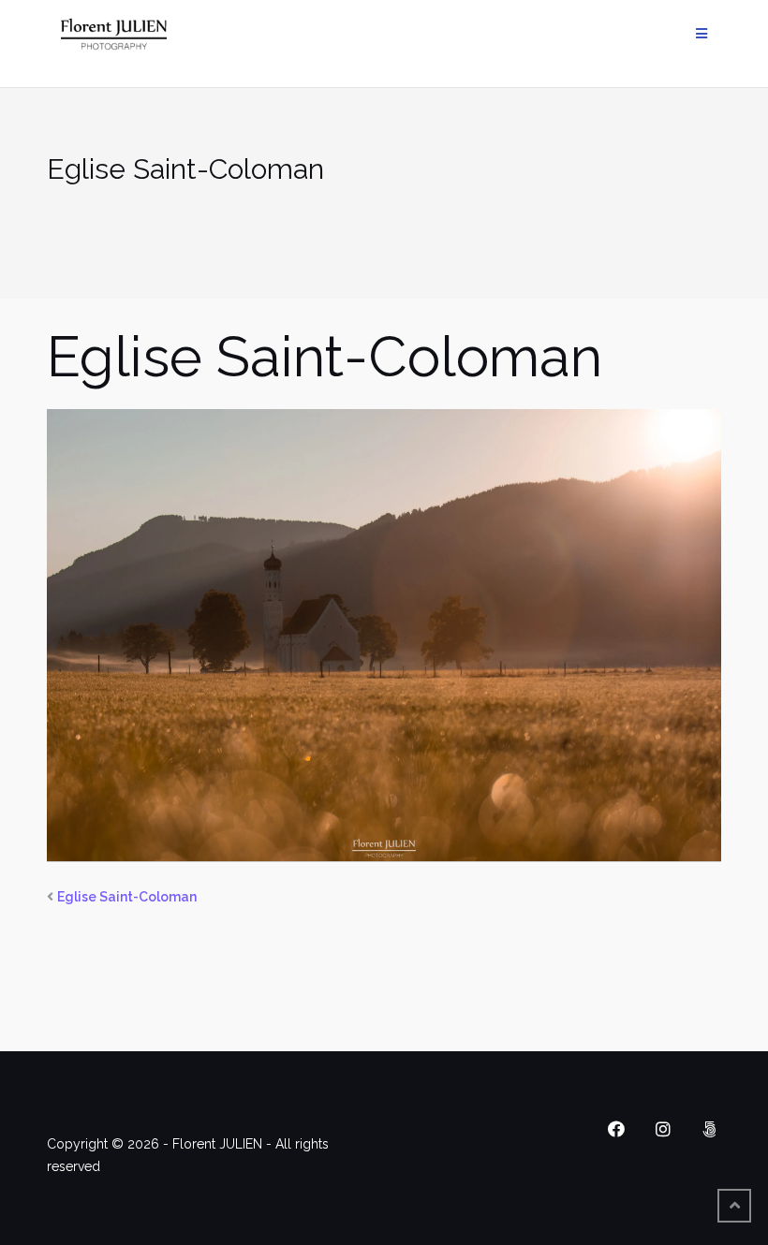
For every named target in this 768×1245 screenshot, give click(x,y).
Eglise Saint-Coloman (127, 896)
